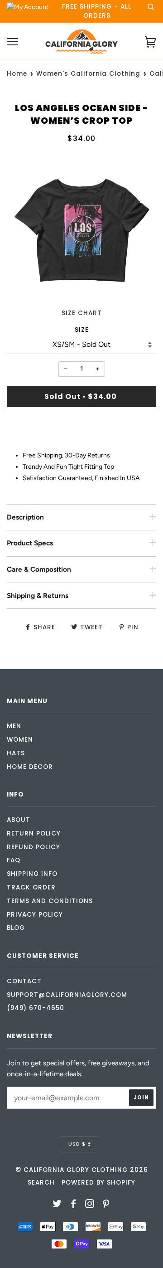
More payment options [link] (82, 445)
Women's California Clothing (88, 73)
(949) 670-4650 (35, 1008)
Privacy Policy (35, 914)
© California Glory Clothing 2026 (81, 1170)
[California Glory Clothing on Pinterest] (106, 1205)
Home (17, 73)
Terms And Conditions (50, 901)
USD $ (77, 1143)
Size (82, 330)
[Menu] (12, 42)
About (18, 820)
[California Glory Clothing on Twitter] (57, 1205)
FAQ (13, 860)
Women (20, 739)
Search (41, 1182)
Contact (24, 981)
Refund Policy (33, 847)
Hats (16, 753)
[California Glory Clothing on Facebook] (73, 1205)
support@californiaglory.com (67, 995)
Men (14, 726)
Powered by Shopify (98, 1182)
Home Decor (30, 767)
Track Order (31, 887)
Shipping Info (32, 874)
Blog (16, 927)
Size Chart (82, 313)
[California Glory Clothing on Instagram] (90, 1205)
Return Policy (34, 833)
